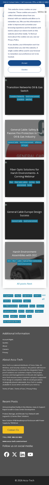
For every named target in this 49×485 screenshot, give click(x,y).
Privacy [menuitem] (5, 352)
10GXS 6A (17, 301)
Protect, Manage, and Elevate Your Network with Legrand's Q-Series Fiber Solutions (21, 415)
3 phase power (10, 311)
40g (6, 316)
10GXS (7, 301)
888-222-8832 (44, 2)
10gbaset (27, 296)
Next (29, 283)
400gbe (39, 311)
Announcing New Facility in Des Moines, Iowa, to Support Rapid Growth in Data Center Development (24, 408)
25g (32, 306)
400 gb (29, 311)
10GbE (37, 296)
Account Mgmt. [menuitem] (8, 339)
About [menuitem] (5, 346)
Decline (25, 70)
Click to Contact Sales (11, 2)
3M (21, 311)
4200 (22, 316)
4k (29, 316)
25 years (23, 306)
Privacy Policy (32, 389)
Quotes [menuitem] (5, 343)
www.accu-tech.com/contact (15, 441)
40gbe (14, 316)
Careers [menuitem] (6, 349)
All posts (21, 283)
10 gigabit (8, 296)
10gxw (27, 301)
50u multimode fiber (12, 322)
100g (18, 296)
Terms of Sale (8, 389)
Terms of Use (20, 389)
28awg (40, 306)
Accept (24, 63)
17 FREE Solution (10, 306)
